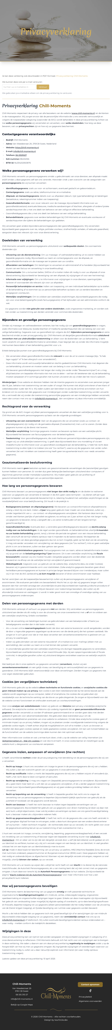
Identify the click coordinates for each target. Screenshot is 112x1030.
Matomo (69, 1021)
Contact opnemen (90, 984)
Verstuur (43, 87)
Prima (100, 1021)
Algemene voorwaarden (90, 1001)
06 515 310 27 (22, 994)
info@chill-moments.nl (24, 151)
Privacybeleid (85, 997)
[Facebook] (90, 990)
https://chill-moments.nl (27, 147)
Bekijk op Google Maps (22, 1004)
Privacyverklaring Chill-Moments (72, 76)
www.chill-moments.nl (83, 113)
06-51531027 (21, 155)
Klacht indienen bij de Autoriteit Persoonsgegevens (35, 875)
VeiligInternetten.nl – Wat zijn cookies (21, 741)
